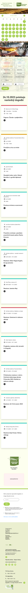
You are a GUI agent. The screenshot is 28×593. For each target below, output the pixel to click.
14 (20, 28)
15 (24, 28)
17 (6, 32)
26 (13, 36)
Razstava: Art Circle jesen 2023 (13, 404)
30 (3, 39)
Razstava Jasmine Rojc (11, 288)
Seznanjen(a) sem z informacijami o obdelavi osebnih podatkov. (12, 513)
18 (10, 32)
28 (20, 36)
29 (24, 36)
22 (24, 32)
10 (6, 28)
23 (3, 36)
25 (10, 36)
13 (17, 28)
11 (10, 28)
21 (20, 32)
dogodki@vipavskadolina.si (11, 533)
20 (17, 32)
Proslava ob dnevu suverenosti (13, 205)
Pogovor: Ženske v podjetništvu (13, 117)
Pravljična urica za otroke (11, 147)
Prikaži (5, 88)
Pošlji (6, 504)
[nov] (24, 16)
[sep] (2, 16)
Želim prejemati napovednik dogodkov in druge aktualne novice (13, 581)
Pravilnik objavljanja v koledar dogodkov (8, 537)
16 (3, 32)
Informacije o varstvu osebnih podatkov (11, 516)
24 (6, 36)
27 (17, 36)
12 (13, 28)
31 (6, 39)
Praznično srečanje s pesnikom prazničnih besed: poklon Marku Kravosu (13, 235)
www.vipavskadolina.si (10, 562)
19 (13, 32)
